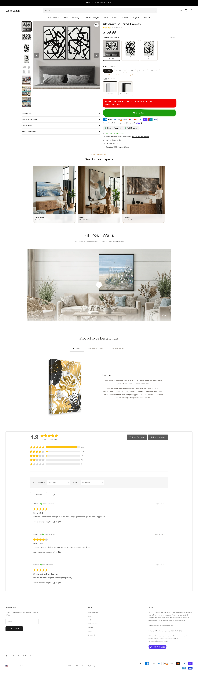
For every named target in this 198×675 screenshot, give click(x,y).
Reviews (91, 628)
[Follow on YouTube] (24, 655)
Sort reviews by (39, 482)
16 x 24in (119, 71)
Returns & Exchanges (29, 119)
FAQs (90, 620)
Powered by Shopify (88, 666)
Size (106, 18)
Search (90, 631)
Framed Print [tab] (118, 349)
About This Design (29, 131)
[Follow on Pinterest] (18, 655)
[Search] (155, 11)
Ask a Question (158, 437)
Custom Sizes (27, 125)
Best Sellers (53, 18)
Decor (147, 18)
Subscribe (14, 629)
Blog (89, 616)
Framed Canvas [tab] (96, 349)
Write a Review (136, 437)
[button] (57, 447)
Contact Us (91, 635)
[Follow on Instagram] (12, 655)
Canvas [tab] (77, 349)
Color (114, 18)
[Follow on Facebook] (7, 655)
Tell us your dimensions (140, 137)
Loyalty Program (93, 612)
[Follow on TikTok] (30, 655)
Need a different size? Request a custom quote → (119, 75)
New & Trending (71, 18)
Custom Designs (91, 18)
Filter (75, 482)
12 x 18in (108, 71)
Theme (125, 18)
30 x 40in (154, 71)
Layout (136, 18)
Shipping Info (26, 113)
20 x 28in (131, 71)
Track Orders (92, 624)
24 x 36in (142, 71)
